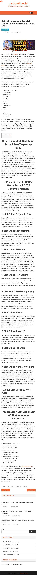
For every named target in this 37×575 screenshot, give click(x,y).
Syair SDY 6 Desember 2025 (11, 541)
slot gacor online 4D (27, 466)
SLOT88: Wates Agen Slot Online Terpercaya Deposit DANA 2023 (7, 490)
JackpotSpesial (18, 3)
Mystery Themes (24, 573)
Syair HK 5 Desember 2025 (10, 551)
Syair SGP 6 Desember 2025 (11, 554)
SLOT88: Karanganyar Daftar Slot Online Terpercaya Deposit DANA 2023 (32, 490)
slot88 (25, 486)
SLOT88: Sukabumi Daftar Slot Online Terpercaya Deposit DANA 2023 (17, 512)
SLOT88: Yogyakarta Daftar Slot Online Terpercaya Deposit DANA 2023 (17, 521)
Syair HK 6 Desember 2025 (10, 545)
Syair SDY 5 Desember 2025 (11, 548)
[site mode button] (31, 13)
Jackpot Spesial (16, 32)
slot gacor (10, 486)
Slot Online (5, 29)
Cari (2, 529)
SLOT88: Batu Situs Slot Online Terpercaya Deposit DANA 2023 (17, 503)
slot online (18, 486)
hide (10, 135)
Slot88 (15, 54)
